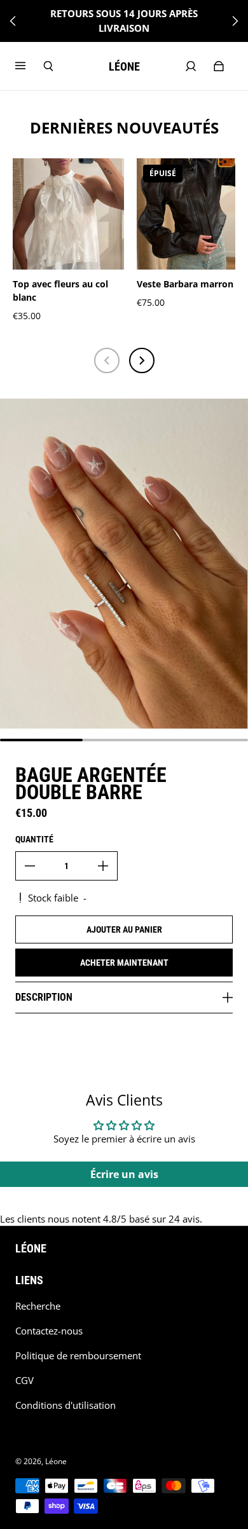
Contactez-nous (49, 1331)
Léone (56, 1461)
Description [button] (43, 997)
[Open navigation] (29, 66)
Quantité (34, 839)
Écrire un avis (124, 1174)
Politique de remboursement (78, 1355)
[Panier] (219, 66)
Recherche (37, 1306)
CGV (24, 1380)
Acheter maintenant (124, 962)
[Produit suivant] (142, 360)
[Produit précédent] (107, 360)
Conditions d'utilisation (65, 1405)
